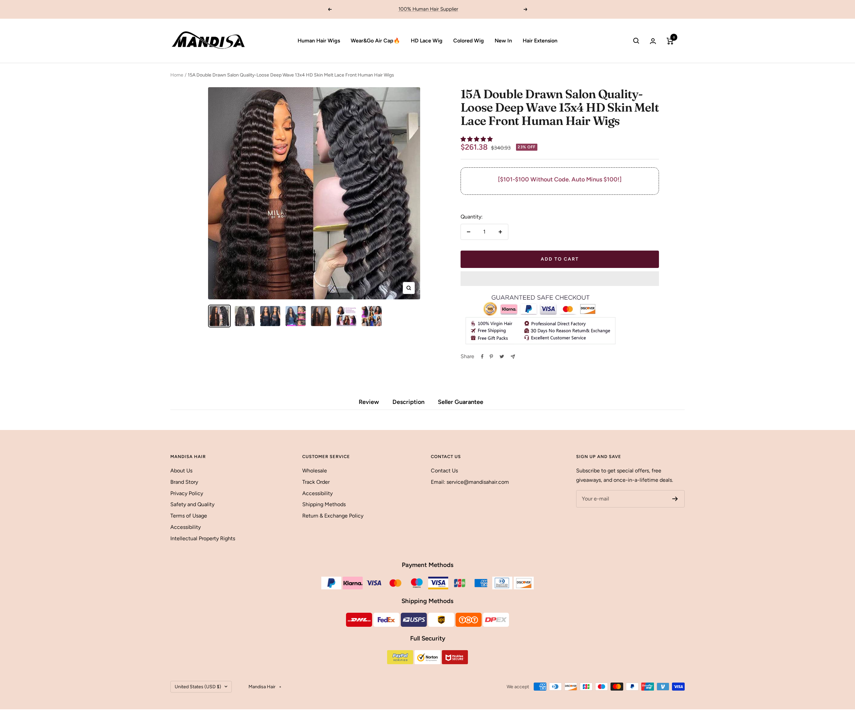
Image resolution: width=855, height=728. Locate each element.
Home (176, 75)
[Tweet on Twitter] (502, 356)
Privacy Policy (186, 493)
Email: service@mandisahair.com (470, 482)
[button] (477, 139)
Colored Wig (468, 40)
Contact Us (444, 470)
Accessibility (185, 527)
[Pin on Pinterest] (491, 356)
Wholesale (314, 470)
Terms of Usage (188, 516)
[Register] (675, 498)
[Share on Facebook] (482, 356)
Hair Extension (540, 40)
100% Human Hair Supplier (428, 9)
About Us (181, 470)
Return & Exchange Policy (332, 516)
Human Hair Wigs (319, 40)
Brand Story (184, 482)
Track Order (316, 482)
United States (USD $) (198, 687)
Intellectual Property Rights (202, 538)
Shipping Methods (324, 504)
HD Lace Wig (427, 40)
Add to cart (560, 259)
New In (503, 40)
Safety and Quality (192, 504)
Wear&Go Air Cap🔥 (375, 40)
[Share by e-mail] (513, 356)
